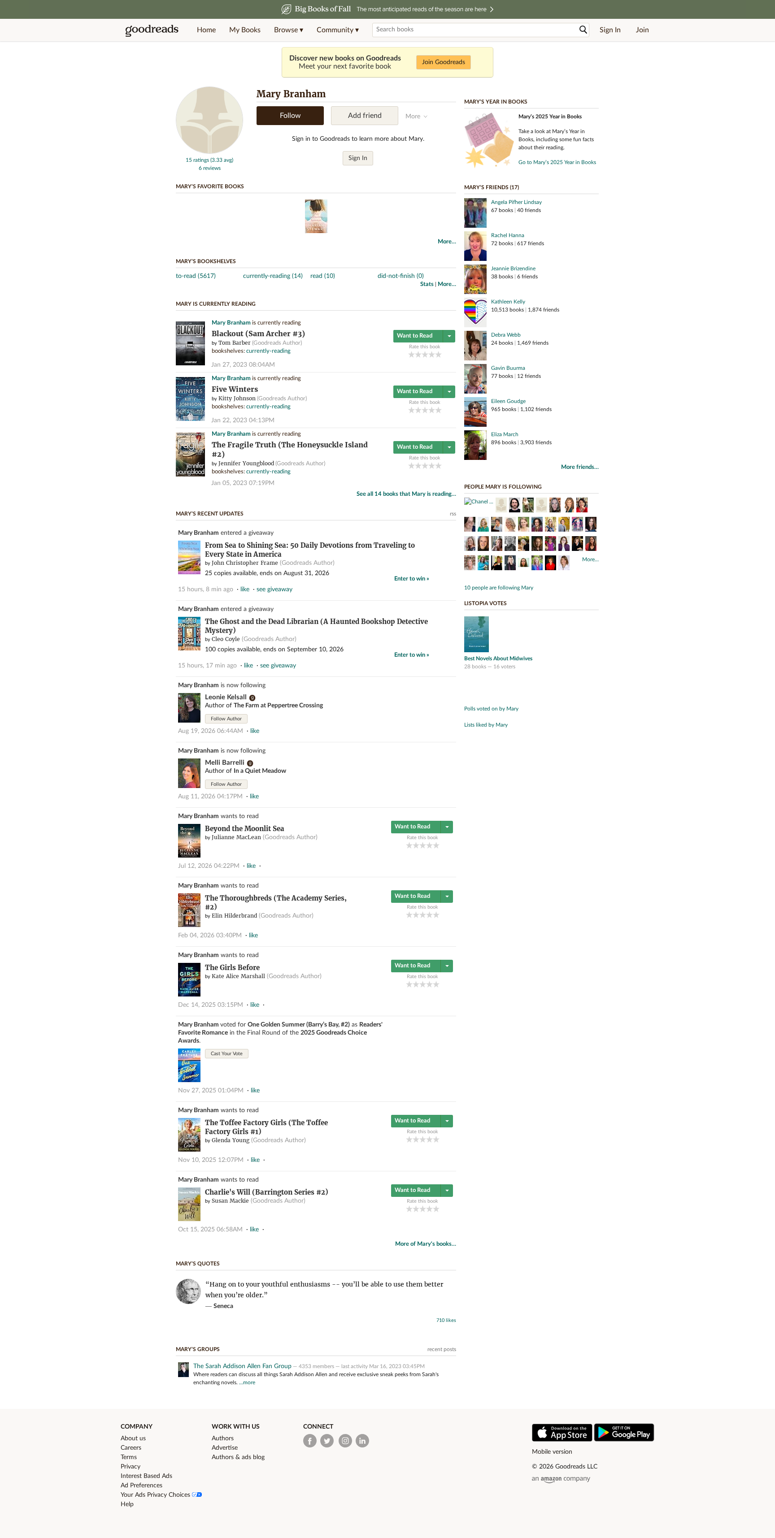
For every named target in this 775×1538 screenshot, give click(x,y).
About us (133, 1438)
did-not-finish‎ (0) (401, 276)
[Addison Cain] (510, 525)
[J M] (501, 506)
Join (642, 30)
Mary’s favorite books (210, 186)
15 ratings (197, 160)
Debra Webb (506, 335)
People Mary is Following (503, 487)
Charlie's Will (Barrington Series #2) (266, 1192)
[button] (288, 30)
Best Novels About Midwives (498, 658)
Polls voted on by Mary (491, 708)
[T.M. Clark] (582, 506)
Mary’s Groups (198, 1349)
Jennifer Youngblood (246, 463)
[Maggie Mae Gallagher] (590, 544)
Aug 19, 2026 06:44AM (210, 731)
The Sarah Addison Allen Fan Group (242, 1366)
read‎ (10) (322, 276)
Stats (427, 284)
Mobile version (552, 1452)
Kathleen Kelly (508, 301)
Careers (131, 1448)
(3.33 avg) (221, 160)
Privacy (130, 1467)
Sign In (610, 30)
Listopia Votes (485, 603)
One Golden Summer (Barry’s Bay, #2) (299, 1025)
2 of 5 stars (418, 354)
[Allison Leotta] (568, 506)
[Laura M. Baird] (550, 544)
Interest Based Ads (146, 1476)
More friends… (580, 467)
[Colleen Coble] (577, 544)
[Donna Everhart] (496, 525)
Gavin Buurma (508, 368)
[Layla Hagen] (577, 525)
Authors (223, 1438)
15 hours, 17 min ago (207, 666)
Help (127, 1504)
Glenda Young (230, 1140)
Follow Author (226, 718)
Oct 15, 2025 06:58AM (210, 1229)
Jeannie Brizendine (513, 268)
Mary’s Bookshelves (206, 261)
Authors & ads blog (238, 1457)
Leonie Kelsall (226, 697)
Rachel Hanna (507, 235)
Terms (129, 1457)
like (244, 589)
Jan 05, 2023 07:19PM (242, 483)
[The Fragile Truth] (190, 475)
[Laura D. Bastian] (564, 525)
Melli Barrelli (224, 762)
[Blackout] (190, 364)
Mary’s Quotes (198, 1263)
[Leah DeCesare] (483, 525)
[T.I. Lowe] (469, 544)
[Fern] (528, 506)
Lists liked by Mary (486, 725)
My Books (245, 30)
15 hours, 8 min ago (205, 589)
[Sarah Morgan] (510, 563)
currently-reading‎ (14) (273, 276)
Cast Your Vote (227, 1053)
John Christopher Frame (245, 562)
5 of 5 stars (438, 354)
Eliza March (504, 434)
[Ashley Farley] (469, 563)
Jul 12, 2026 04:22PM (208, 866)
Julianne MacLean (236, 837)
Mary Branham (231, 323)
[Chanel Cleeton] (478, 502)
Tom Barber (234, 342)
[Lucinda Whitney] (537, 525)
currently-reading (268, 351)
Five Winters (235, 389)
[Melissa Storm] (469, 525)
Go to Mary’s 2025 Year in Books (557, 162)
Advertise (225, 1448)
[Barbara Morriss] (510, 544)
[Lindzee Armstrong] (550, 525)
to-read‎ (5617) (196, 276)
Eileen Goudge (508, 401)
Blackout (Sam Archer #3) (258, 333)
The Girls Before (232, 967)
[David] (514, 506)
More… (447, 242)
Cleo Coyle (226, 639)
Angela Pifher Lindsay (516, 202)
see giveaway (274, 589)
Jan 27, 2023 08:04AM (243, 365)
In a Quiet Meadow (260, 771)
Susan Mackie (230, 1200)
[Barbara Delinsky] (550, 563)
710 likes (446, 1320)
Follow (290, 115)
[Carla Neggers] (496, 544)
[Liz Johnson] (564, 544)
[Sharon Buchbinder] (537, 544)
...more (247, 1382)
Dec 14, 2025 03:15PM (210, 1005)
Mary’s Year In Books (495, 101)
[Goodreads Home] (152, 30)
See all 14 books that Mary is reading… (406, 494)
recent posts (441, 1349)
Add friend (365, 115)
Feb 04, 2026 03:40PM (210, 935)
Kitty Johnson (237, 398)
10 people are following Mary (498, 587)
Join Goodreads (443, 62)
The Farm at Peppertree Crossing (278, 705)
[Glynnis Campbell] (590, 525)
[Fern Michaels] (541, 506)
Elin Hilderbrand (234, 915)
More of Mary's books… (425, 1244)
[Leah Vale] (537, 563)
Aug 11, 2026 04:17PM (210, 796)
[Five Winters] (190, 419)
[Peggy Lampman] (496, 563)
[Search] (583, 30)
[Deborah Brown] (483, 544)
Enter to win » (411, 579)
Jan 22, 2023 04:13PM (242, 420)
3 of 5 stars (425, 354)
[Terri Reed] (483, 563)
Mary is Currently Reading (216, 304)
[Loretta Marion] (564, 563)
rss (453, 513)
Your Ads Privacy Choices (156, 1495)
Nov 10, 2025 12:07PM (211, 1160)
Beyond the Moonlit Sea (244, 828)
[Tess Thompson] (523, 544)
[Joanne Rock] (555, 506)
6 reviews (210, 168)
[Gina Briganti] (523, 563)
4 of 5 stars (431, 354)
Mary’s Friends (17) (491, 187)
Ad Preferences (141, 1485)
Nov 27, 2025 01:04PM (211, 1090)
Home (206, 30)
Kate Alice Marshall (238, 976)
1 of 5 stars (411, 354)
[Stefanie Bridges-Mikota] (523, 525)
